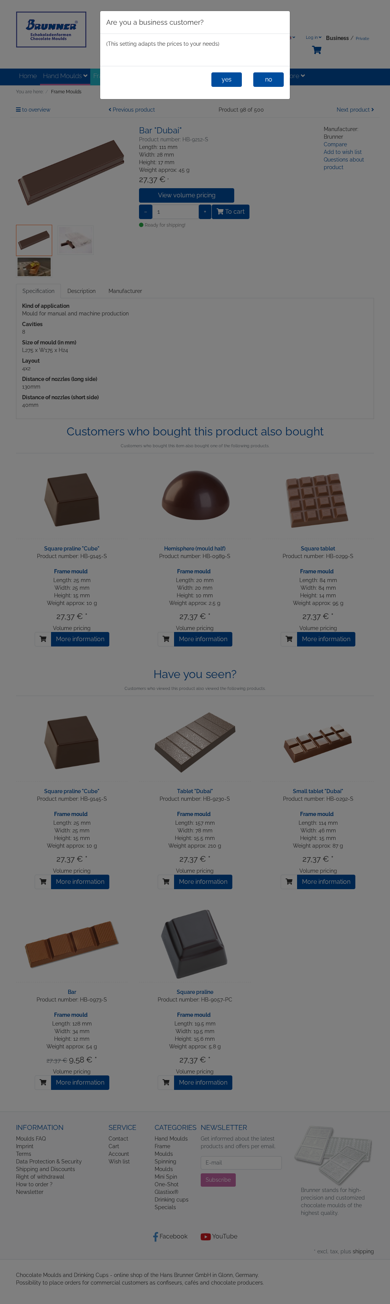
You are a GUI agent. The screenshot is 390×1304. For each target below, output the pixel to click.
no (268, 79)
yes (227, 79)
